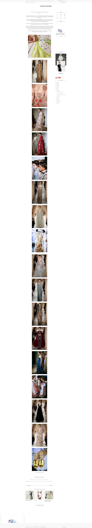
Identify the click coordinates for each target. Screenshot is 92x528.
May (57, 97)
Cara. (36, 500)
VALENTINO (48, 481)
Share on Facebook (33, 479)
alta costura (31, 481)
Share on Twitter (40, 479)
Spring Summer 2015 (44, 481)
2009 (56, 83)
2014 (56, 88)
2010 (56, 84)
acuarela (29, 481)
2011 (56, 85)
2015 (56, 89)
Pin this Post (47, 479)
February (58, 96)
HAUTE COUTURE (40, 481)
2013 (56, 87)
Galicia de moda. (28, 500)
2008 (56, 82)
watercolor (51, 481)
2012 (56, 86)
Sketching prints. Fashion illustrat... (48, 501)
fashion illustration (35, 481)
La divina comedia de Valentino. (60, 93)
